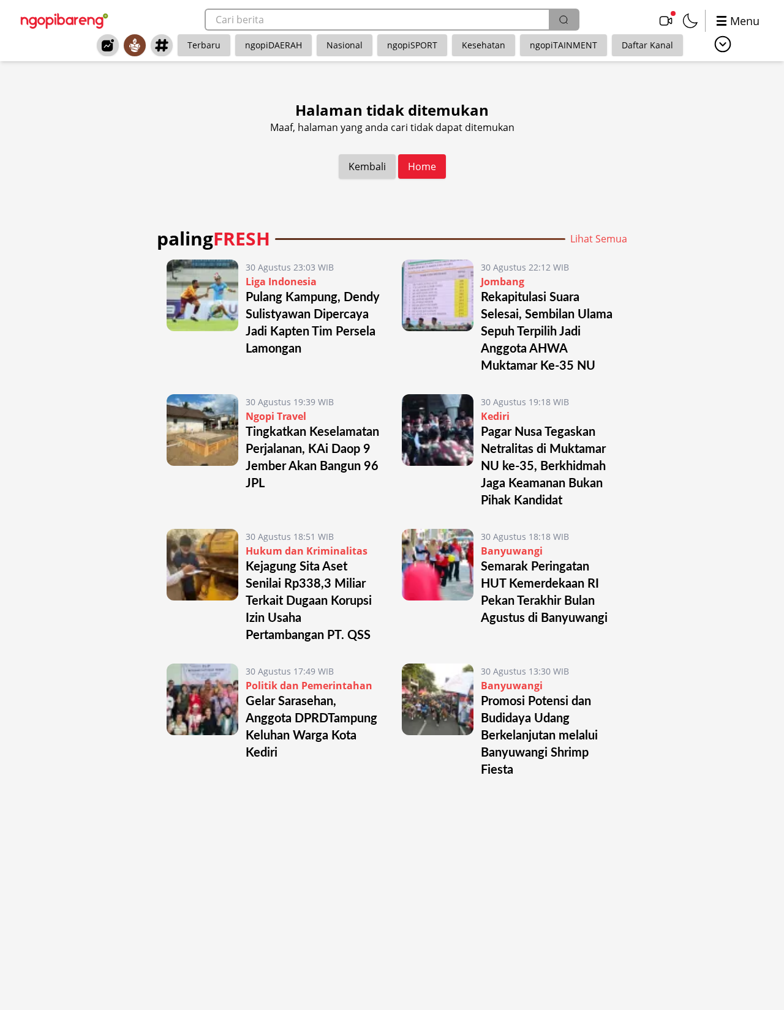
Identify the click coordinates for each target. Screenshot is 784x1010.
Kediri (495, 416)
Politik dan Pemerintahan (309, 685)
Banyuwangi (512, 551)
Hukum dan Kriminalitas (307, 551)
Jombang (502, 281)
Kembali (367, 166)
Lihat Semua (598, 238)
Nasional (344, 45)
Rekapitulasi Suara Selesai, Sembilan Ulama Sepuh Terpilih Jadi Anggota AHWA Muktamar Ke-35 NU (546, 331)
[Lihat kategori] (722, 44)
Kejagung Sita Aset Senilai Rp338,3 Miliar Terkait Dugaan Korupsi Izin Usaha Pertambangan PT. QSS (309, 601)
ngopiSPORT (412, 45)
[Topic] (162, 45)
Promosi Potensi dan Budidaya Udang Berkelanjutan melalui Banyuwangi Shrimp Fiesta (539, 735)
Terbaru (204, 45)
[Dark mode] (690, 21)
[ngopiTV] (666, 21)
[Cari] (563, 19)
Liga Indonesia (281, 281)
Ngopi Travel (276, 416)
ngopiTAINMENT (563, 45)
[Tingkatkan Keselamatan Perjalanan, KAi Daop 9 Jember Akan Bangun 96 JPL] (202, 451)
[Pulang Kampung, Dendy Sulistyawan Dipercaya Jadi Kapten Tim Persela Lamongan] (202, 317)
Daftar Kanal (647, 45)
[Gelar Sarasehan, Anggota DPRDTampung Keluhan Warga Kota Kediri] (202, 721)
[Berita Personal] (135, 45)
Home (422, 166)
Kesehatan (483, 45)
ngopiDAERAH (273, 45)
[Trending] (108, 45)
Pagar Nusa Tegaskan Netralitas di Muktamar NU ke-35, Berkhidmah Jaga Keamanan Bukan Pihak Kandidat (543, 466)
